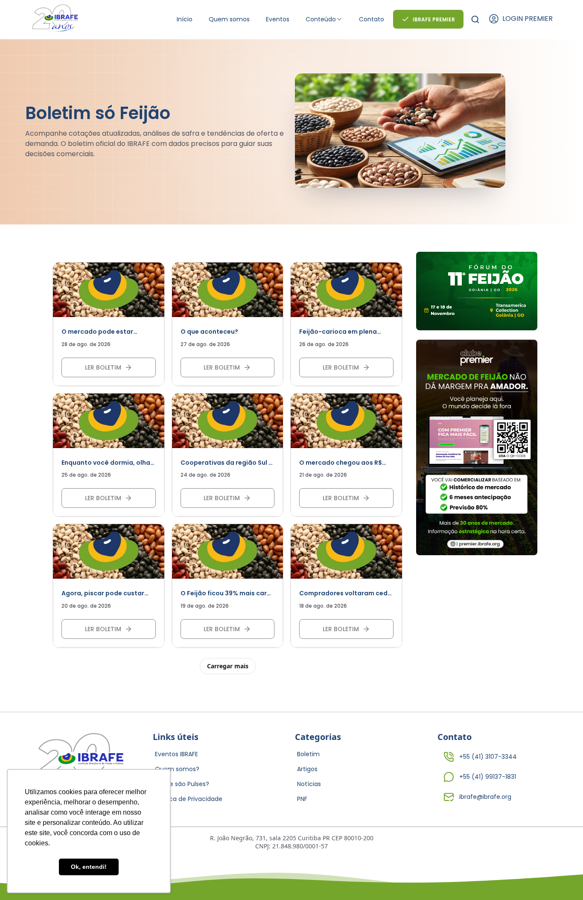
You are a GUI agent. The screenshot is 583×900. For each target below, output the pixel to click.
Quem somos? (177, 769)
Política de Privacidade (188, 799)
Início (184, 19)
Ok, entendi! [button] (89, 866)
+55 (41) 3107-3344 (488, 756)
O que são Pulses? (182, 784)
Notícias (309, 784)
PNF (302, 799)
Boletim (308, 754)
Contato (371, 19)
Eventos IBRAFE (176, 754)
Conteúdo (321, 19)
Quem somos (229, 19)
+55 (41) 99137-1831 (487, 776)
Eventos (277, 19)
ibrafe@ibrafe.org (485, 796)
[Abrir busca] (475, 19)
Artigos (307, 769)
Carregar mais (227, 666)
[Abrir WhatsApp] (561, 878)
